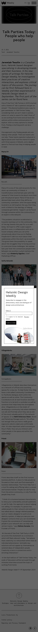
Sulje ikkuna (27, 328)
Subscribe (11, 323)
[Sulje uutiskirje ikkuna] (35, 287)
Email (8, 311)
